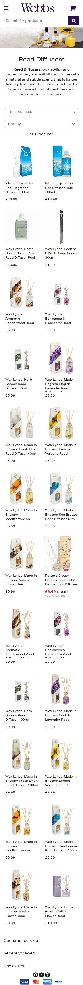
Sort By (14, 124)
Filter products (19, 112)
